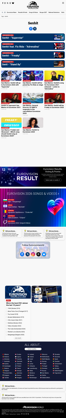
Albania (6, 354)
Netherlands (45, 357)
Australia (7, 361)
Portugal (44, 366)
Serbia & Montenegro (46, 377)
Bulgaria (6, 375)
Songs (33, 12)
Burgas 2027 (43, 12)
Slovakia (57, 354)
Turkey (56, 366)
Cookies (18, 414)
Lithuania (32, 366)
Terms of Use (13, 414)
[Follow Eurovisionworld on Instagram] (5, 3)
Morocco (44, 354)
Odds (62, 12)
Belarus (6, 368)
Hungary (19, 377)
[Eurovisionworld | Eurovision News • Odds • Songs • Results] (33, 5)
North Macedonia (46, 359)
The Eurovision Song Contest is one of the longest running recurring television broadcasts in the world (32, 233)
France (18, 368)
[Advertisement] (33, 153)
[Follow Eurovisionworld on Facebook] (3, 3)
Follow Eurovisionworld (33, 245)
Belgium (6, 370)
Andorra (6, 357)
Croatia (18, 354)
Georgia (18, 370)
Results (22, 12)
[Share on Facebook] (31, 28)
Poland (44, 364)
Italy (30, 361)
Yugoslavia (57, 373)
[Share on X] (35, 28)
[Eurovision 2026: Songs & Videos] (55, 207)
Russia (44, 370)
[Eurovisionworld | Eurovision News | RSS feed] (28, 414)
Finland (18, 366)
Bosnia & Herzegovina (8, 373)
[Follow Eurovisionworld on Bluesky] (13, 3)
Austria (6, 364)
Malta (31, 370)
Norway (44, 361)
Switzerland (58, 364)
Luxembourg (33, 368)
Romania (44, 368)
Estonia (18, 364)
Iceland (31, 354)
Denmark (19, 361)
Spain (56, 359)
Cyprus (18, 357)
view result (18, 338)
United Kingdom (58, 370)
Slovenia (57, 357)
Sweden (57, 361)
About (3, 414)
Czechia (19, 359)
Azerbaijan (7, 366)
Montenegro (33, 377)
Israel (31, 359)
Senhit (6, 16)
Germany (19, 373)
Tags (2, 16)
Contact (7, 414)
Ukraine (56, 368)
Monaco (31, 375)
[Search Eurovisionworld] (2, 12)
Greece (18, 375)
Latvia (31, 364)
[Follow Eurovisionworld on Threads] (10, 3)
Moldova (32, 373)
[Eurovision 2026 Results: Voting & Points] (20, 176)
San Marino (45, 373)
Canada (6, 377)
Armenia (6, 359)
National (54, 12)
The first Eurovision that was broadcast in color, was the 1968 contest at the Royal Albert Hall (10, 233)
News (11, 12)
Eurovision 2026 (32, 193)
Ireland (31, 357)
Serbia (44, 375)
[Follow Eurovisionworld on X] (7, 3)
